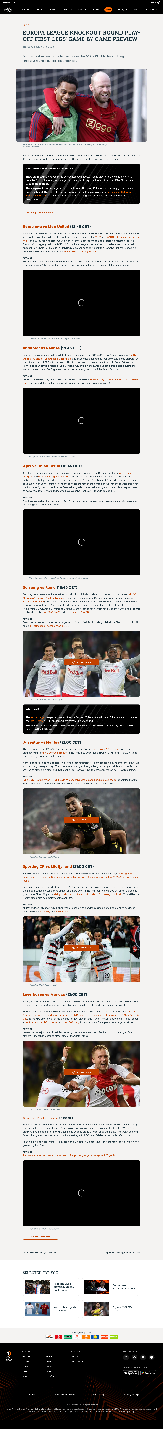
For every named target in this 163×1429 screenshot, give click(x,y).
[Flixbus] (114, 1337)
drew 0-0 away (71, 1022)
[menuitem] (25, 9)
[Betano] (104, 1337)
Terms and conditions (65, 1395)
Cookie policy (98, 1395)
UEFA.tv (25, 1361)
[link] (24, 9)
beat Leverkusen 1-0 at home (41, 1022)
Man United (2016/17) (77, 612)
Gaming (25, 1371)
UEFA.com (74, 1356)
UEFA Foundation (77, 1361)
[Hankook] (49, 1337)
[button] (66, 9)
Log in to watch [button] (83, 662)
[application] (81, 303)
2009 (98, 237)
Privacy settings (131, 1395)
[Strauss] (58, 1337)
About (48, 1371)
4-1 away (45, 911)
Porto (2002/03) (50, 612)
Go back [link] (29, 25)
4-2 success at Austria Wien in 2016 (49, 626)
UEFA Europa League (8, 9)
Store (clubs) (51, 1376)
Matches (26, 1356)
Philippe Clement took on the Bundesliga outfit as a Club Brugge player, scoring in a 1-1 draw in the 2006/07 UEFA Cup (81, 1015)
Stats (24, 1376)
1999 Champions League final (79, 251)
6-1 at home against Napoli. (53, 476)
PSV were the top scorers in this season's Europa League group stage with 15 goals (69, 1155)
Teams (49, 1356)
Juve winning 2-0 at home (105, 749)
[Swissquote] (77, 1337)
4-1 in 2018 (38, 601)
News (48, 1361)
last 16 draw (36, 721)
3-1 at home (61, 911)
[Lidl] (95, 1337)
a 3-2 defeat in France (54, 752)
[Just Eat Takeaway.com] (86, 1337)
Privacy (31, 1395)
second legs (37, 717)
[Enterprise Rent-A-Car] (68, 1337)
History (49, 1366)
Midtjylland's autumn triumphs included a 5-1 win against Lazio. (88, 894)
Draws (25, 1366)
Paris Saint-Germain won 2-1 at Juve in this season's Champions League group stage (69, 780)
